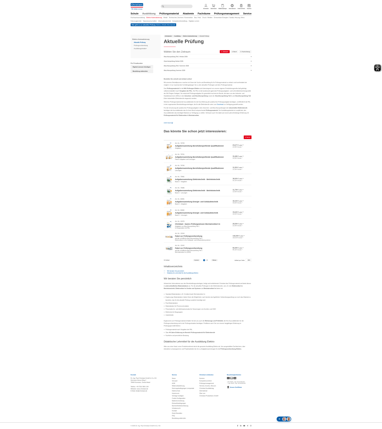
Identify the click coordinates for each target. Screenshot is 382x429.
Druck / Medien (207, 17)
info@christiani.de (141, 391)
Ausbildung (149, 13)
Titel (247, 137)
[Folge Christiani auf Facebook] (237, 426)
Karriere (249, 8)
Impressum (175, 393)
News (174, 378)
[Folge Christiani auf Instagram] (250, 426)
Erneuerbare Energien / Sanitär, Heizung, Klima (229, 17)
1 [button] (204, 260)
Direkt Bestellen (177, 413)
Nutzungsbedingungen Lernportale (183, 388)
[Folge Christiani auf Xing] (247, 426)
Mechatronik (171, 25)
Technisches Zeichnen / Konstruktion (181, 17)
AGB (173, 383)
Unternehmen (241, 8)
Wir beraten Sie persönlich (175, 271)
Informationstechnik (164, 21)
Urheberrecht (176, 408)
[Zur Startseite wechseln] (137, 4)
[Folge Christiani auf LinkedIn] (240, 426)
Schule (134, 13)
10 (248, 260)
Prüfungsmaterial (169, 13)
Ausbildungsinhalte (140, 48)
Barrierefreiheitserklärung (180, 406)
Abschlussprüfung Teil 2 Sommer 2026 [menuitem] (176, 66)
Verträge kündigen (178, 396)
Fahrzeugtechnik (136, 21)
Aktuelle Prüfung (140, 42)
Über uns (202, 393)
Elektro (158, 25)
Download (220, 104)
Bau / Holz (197, 17)
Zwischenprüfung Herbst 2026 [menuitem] (173, 61)
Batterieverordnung (178, 401)
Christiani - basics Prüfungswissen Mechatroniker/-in (197, 224)
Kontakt (174, 411)
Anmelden (206, 8)
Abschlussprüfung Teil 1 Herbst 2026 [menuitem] (176, 56)
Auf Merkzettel (244, 149)
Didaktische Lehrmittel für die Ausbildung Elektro (182, 273)
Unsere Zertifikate (235, 387)
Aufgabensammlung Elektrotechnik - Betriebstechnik (197, 179)
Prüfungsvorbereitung (141, 45)
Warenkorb (214, 8)
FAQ (173, 416)
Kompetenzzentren (205, 381)
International (232, 8)
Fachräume (204, 13)
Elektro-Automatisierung (154, 17)
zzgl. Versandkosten (239, 382)
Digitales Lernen (194, 21)
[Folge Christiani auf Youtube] (244, 426)
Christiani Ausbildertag (206, 388)
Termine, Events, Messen (207, 386)
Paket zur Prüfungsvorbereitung (188, 236)
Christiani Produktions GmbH (208, 396)
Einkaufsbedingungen (179, 403)
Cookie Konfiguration (178, 398)
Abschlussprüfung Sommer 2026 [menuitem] (174, 70)
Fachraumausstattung (138, 17)
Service (247, 13)
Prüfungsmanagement (226, 13)
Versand (174, 381)
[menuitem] (138, 18)
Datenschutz (176, 391)
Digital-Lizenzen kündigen (142, 67)
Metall (165, 17)
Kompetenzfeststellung (179, 21)
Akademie (188, 13)
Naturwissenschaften (150, 21)
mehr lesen (167, 123)
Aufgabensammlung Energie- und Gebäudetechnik (196, 202)
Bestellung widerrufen (140, 71)
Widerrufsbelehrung (178, 386)
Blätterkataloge (223, 8)
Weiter (214, 260)
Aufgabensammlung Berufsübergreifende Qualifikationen (199, 146)
